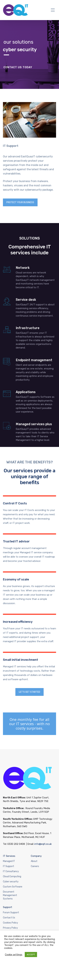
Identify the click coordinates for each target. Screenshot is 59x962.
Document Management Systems (10, 895)
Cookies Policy (10, 922)
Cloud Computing (12, 876)
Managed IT (9, 861)
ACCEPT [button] (31, 954)
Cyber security (11, 881)
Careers (35, 866)
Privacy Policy (10, 927)
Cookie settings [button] (13, 954)
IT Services (9, 856)
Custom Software (12, 886)
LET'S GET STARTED (29, 692)
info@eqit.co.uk (43, 843)
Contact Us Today (17, 67)
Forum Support (11, 912)
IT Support (8, 866)
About (34, 861)
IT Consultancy (11, 871)
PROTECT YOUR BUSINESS (20, 202)
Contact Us (9, 917)
